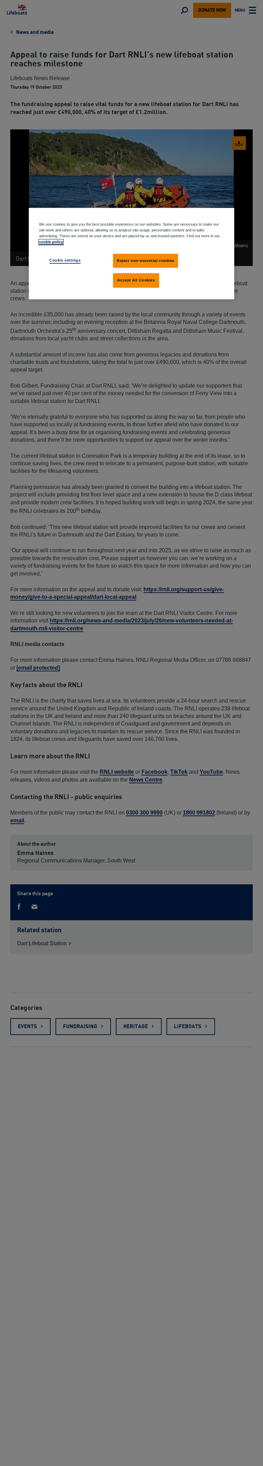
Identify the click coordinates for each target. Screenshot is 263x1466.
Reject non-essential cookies (145, 260)
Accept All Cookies (136, 280)
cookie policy (51, 242)
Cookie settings (65, 260)
